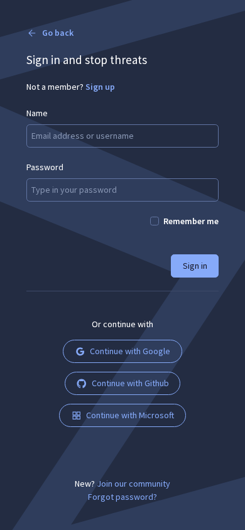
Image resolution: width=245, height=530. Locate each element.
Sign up (100, 86)
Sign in (195, 265)
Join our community (133, 483)
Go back (58, 32)
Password (44, 167)
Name (37, 113)
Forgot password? (122, 496)
